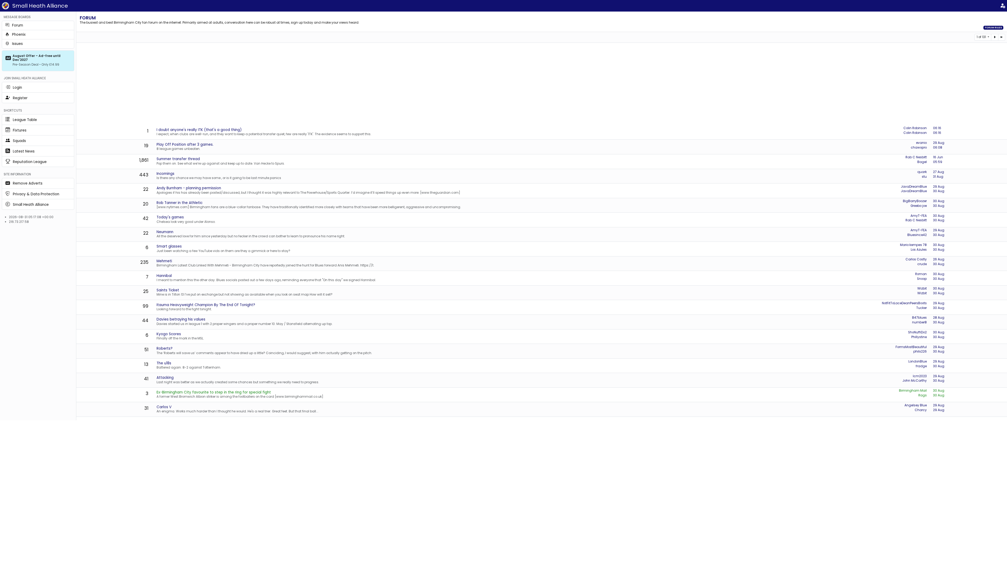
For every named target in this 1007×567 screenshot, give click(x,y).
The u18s (164, 363)
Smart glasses (169, 246)
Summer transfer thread (178, 158)
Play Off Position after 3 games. (185, 144)
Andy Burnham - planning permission (189, 188)
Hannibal (164, 275)
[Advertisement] (541, 85)
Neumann (165, 231)
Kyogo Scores (169, 334)
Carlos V (164, 407)
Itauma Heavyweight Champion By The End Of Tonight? (206, 304)
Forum (88, 18)
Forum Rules (993, 27)
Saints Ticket (168, 290)
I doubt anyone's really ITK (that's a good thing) (199, 129)
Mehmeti (164, 261)
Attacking (165, 377)
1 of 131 (982, 37)
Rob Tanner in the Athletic (179, 202)
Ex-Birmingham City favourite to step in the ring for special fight (214, 392)
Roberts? (165, 348)
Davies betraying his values (181, 319)
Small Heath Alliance (40, 5)
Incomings (165, 173)
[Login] (1002, 6)
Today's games (170, 217)
